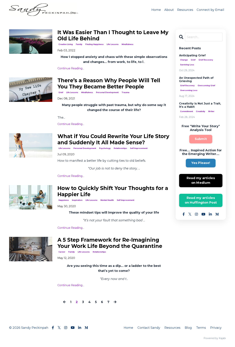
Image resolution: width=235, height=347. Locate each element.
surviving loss (187, 65)
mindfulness (127, 44)
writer (211, 111)
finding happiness (94, 44)
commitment (186, 111)
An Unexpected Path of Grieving (196, 79)
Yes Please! (200, 163)
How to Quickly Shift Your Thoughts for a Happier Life (112, 191)
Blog (188, 328)
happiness (63, 200)
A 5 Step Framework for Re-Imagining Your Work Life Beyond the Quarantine (109, 243)
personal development (107, 92)
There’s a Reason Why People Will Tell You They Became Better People (108, 83)
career (61, 252)
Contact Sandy (148, 328)
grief (60, 92)
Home (156, 10)
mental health (107, 200)
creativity (200, 111)
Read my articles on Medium (201, 180)
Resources (185, 10)
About (169, 10)
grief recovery (206, 60)
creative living (65, 44)
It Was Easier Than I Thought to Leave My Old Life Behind (112, 35)
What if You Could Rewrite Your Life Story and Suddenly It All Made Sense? (113, 139)
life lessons (113, 44)
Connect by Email (210, 10)
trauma (125, 92)
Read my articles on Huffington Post (201, 200)
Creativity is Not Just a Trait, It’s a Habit (200, 105)
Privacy (216, 328)
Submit (201, 139)
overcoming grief (206, 85)
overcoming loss (188, 90)
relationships (120, 148)
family (79, 44)
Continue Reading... (70, 68)
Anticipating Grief (192, 55)
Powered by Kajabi (215, 338)
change (184, 60)
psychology (105, 148)
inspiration (77, 200)
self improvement (138, 148)
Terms (201, 328)
